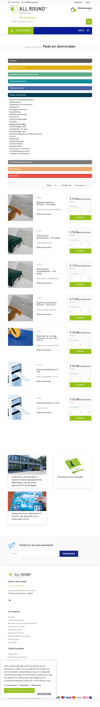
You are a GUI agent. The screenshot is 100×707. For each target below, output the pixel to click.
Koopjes (13, 61)
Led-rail (13, 136)
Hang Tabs (14, 176)
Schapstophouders (17, 67)
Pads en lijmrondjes (18, 124)
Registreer (78, 2)
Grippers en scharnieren (20, 153)
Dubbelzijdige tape (18, 131)
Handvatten (14, 107)
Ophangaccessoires (18, 81)
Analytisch (24, 685)
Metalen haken (16, 146)
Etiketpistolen (15, 102)
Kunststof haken (16, 144)
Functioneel (11, 685)
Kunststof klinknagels (18, 119)
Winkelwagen (85, 8)
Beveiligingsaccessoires (20, 151)
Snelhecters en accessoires (21, 105)
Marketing (36, 685)
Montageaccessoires (18, 109)
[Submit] (89, 22)
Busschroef (14, 117)
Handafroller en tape (18, 129)
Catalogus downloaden (18, 657)
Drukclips (13, 122)
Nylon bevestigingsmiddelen (22, 100)
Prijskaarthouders (17, 88)
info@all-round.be (31, 2)
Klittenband (14, 139)
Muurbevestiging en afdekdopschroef (26, 134)
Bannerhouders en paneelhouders (24, 74)
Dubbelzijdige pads (18, 127)
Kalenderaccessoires (18, 114)
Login (87, 2)
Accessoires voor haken (20, 149)
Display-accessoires (33, 47)
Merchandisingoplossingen (21, 162)
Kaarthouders (15, 169)
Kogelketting (15, 112)
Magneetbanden (17, 141)
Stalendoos (13, 654)
